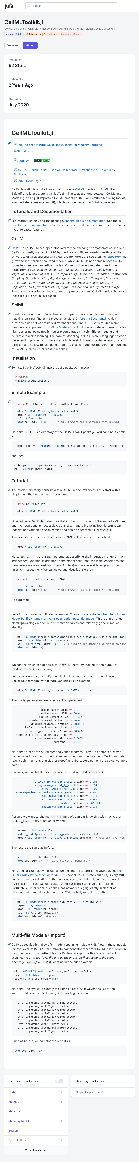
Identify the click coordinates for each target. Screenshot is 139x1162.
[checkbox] (59, 1081)
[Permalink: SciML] (10, 313)
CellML (80, 189)
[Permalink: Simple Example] (10, 401)
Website (12, 45)
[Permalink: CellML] (10, 247)
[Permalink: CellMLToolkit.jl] (10, 143)
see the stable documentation (85, 221)
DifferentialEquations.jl (90, 318)
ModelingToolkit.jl (71, 327)
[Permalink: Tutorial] (10, 489)
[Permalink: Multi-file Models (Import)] (10, 944)
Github (30, 45)
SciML (104, 189)
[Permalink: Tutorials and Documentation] (10, 220)
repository (114, 256)
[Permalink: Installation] (10, 367)
